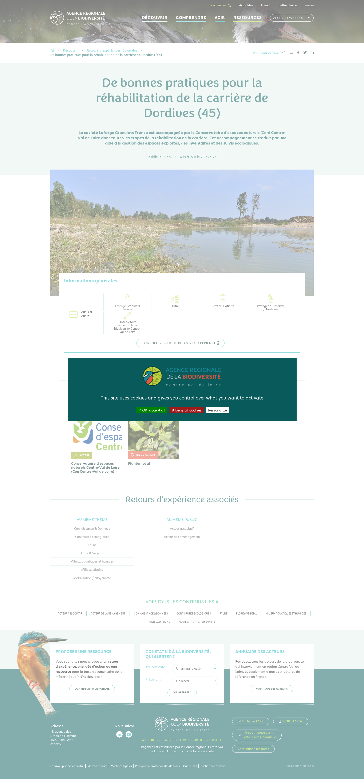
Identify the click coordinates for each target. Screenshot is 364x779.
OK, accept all (153, 410)
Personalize (217, 410)
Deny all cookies (188, 410)
